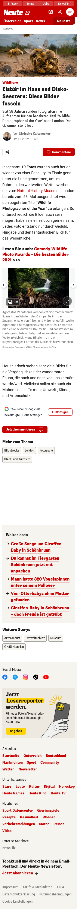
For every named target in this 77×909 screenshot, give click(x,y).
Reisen (58, 824)
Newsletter (27, 769)
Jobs (46, 4)
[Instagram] (25, 677)
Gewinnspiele (48, 810)
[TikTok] (35, 677)
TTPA (60, 887)
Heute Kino (37, 793)
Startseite (7, 28)
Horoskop (67, 786)
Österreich (12, 21)
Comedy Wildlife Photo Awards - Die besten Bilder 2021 (35, 254)
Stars (6, 786)
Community (49, 762)
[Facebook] (4, 677)
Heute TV (58, 793)
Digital (49, 786)
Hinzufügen (60, 412)
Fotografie (46, 451)
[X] (15, 677)
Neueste (64, 21)
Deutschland (56, 756)
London (29, 451)
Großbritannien (14, 647)
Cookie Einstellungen (17, 901)
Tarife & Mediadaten (37, 887)
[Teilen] (7, 152)
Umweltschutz (35, 638)
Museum (55, 638)
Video (7, 831)
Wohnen (49, 817)
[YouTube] (46, 677)
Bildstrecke (11, 451)
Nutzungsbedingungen (55, 894)
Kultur (34, 786)
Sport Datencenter (17, 810)
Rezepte (9, 817)
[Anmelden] (59, 11)
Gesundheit (29, 817)
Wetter (8, 769)
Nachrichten (12, 762)
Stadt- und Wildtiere (17, 459)
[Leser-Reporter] (50, 11)
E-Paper (13, 4)
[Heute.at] (13, 12)
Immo (30, 4)
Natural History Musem (37, 190)
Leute (20, 786)
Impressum (10, 887)
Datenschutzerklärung (18, 894)
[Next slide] (73, 285)
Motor (44, 824)
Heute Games (13, 793)
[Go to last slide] (4, 285)
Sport (28, 21)
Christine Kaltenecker (34, 134)
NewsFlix (63, 4)
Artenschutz (12, 638)
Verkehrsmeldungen (18, 824)
